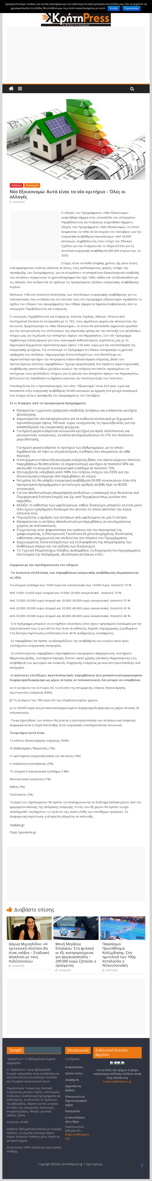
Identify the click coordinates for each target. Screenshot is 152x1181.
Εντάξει (114, 8)
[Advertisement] (76, 54)
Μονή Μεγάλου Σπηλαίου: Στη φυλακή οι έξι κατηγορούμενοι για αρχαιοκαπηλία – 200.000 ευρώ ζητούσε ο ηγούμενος (75, 955)
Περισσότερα (131, 8)
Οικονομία (32, 185)
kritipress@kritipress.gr (117, 1081)
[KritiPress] (76, 13)
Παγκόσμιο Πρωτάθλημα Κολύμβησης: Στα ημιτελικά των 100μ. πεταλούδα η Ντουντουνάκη (119, 955)
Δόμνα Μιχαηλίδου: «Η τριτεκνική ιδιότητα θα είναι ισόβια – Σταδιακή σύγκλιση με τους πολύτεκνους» (29, 952)
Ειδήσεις (16, 185)
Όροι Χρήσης (94, 1164)
